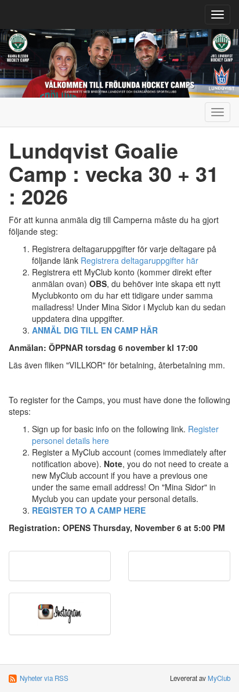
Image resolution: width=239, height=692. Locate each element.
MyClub (219, 678)
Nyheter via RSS (44, 678)
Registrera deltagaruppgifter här (139, 260)
